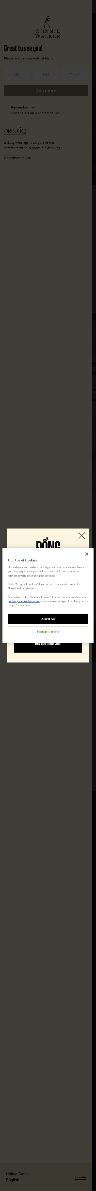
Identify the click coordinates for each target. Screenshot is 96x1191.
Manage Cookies (48, 631)
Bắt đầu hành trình (48, 643)
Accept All (48, 618)
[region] (48, 595)
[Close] (86, 553)
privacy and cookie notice (24, 601)
